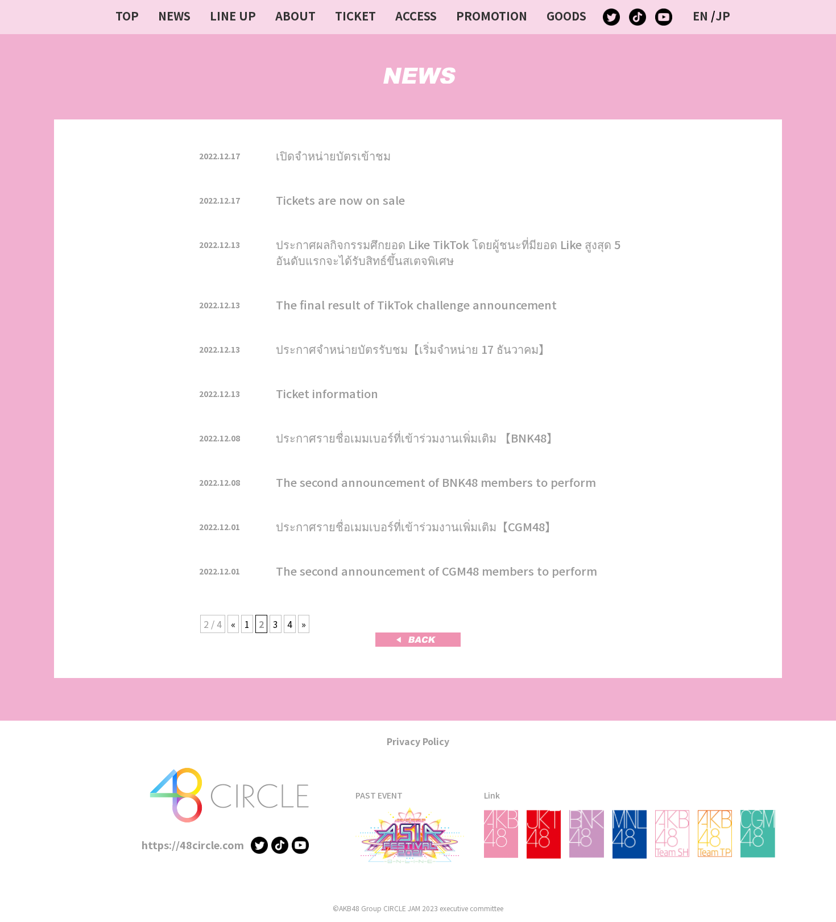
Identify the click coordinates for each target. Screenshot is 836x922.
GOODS (566, 15)
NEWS (174, 15)
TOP (127, 15)
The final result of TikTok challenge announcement (416, 304)
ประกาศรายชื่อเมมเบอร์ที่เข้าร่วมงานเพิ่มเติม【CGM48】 (416, 526)
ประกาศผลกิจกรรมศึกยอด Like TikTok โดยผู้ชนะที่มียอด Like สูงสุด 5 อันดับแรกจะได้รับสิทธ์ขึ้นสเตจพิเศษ (448, 252)
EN (700, 15)
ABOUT (295, 15)
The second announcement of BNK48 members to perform (436, 482)
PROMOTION (491, 15)
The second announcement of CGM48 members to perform (436, 571)
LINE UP (233, 15)
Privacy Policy (418, 741)
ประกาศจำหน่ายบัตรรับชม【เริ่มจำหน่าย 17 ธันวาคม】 (413, 349)
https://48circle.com (193, 844)
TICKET (355, 15)
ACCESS (416, 15)
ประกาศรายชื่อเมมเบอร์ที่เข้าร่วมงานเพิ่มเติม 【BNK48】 (417, 437)
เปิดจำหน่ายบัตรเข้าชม (333, 155)
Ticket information (327, 393)
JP (722, 15)
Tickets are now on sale (340, 200)
